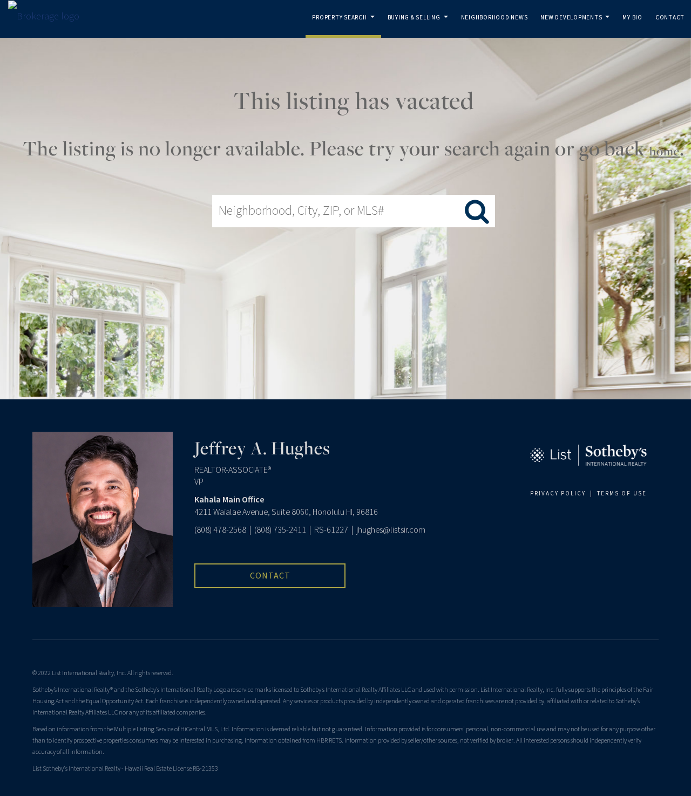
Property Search (345, 25)
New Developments (576, 25)
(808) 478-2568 (220, 530)
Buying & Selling (420, 25)
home (664, 151)
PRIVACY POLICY (558, 493)
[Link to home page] (49, 16)
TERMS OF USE (622, 493)
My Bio (632, 17)
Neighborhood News (494, 17)
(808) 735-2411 (280, 530)
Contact (670, 17)
